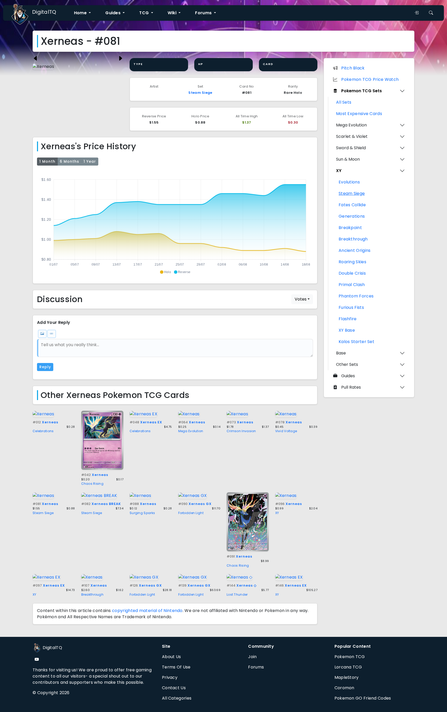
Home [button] (81, 13)
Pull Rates (351, 387)
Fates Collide (352, 205)
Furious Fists (351, 307)
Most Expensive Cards (359, 114)
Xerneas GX (195, 504)
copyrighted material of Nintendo (147, 611)
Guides (348, 376)
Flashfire (348, 319)
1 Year (90, 161)
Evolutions (349, 182)
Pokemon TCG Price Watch (370, 79)
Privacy (169, 677)
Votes (301, 299)
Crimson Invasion (241, 431)
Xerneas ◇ (242, 585)
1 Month (47, 161)
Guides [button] (113, 13)
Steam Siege (200, 92)
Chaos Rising (92, 483)
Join (252, 657)
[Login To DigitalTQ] (416, 13)
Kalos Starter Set (356, 342)
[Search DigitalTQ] (431, 13)
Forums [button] (204, 13)
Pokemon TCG (349, 657)
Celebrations (43, 431)
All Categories (176, 698)
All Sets (343, 102)
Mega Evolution (190, 431)
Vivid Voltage (286, 431)
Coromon (344, 688)
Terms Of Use (176, 667)
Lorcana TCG (348, 667)
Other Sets (347, 364)
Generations (352, 216)
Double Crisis (352, 273)
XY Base (347, 330)
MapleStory (346, 677)
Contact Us (174, 688)
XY (277, 513)
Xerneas (45, 422)
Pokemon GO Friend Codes (362, 698)
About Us (171, 657)
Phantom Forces (356, 296)
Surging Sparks (142, 513)
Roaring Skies (352, 262)
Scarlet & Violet (352, 136)
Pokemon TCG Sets (361, 91)
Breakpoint (350, 228)
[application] (175, 223)
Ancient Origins (355, 250)
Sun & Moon (348, 159)
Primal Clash (352, 285)
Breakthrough (92, 594)
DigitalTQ (44, 12)
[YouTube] (37, 660)
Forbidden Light (191, 513)
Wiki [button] (173, 13)
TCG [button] (144, 13)
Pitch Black (352, 68)
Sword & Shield (351, 148)
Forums (256, 667)
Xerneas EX (146, 422)
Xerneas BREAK (101, 504)
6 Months (69, 161)
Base (341, 353)
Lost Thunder (237, 594)
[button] (165, 272)
